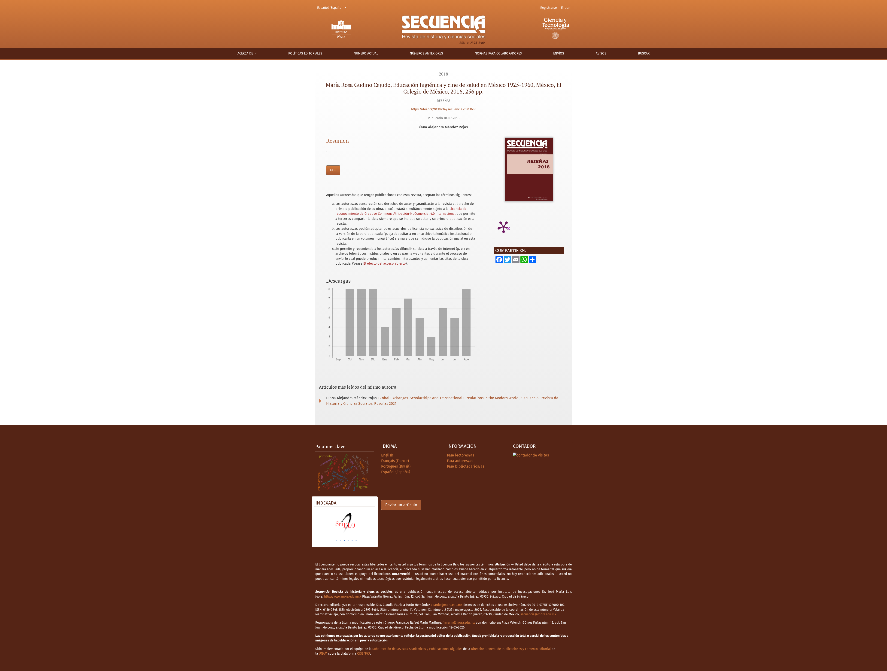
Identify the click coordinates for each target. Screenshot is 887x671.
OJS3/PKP (363, 654)
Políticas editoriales (305, 53)
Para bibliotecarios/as (465, 466)
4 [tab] (348, 540)
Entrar (565, 8)
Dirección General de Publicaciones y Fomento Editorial (511, 649)
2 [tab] (340, 540)
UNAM (323, 654)
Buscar (644, 53)
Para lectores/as (460, 455)
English (387, 455)
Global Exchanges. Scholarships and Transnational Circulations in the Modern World (448, 398)
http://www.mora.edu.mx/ (342, 596)
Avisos (601, 53)
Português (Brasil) (395, 466)
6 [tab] (356, 540)
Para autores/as (460, 461)
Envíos (558, 53)
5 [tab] (352, 540)
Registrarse (548, 8)
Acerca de (245, 53)
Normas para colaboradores (498, 53)
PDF (333, 170)
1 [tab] (336, 540)
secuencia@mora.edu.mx (538, 614)
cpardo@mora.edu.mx (446, 605)
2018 (443, 74)
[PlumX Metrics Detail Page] (503, 227)
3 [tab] (344, 540)
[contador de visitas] (531, 455)
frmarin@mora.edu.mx (459, 623)
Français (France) (395, 461)
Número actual (366, 53)
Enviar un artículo (401, 504)
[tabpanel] (344, 523)
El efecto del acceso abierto (384, 264)
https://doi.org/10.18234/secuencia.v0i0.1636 (443, 109)
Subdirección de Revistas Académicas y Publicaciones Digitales (417, 649)
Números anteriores (426, 53)
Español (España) (332, 8)
